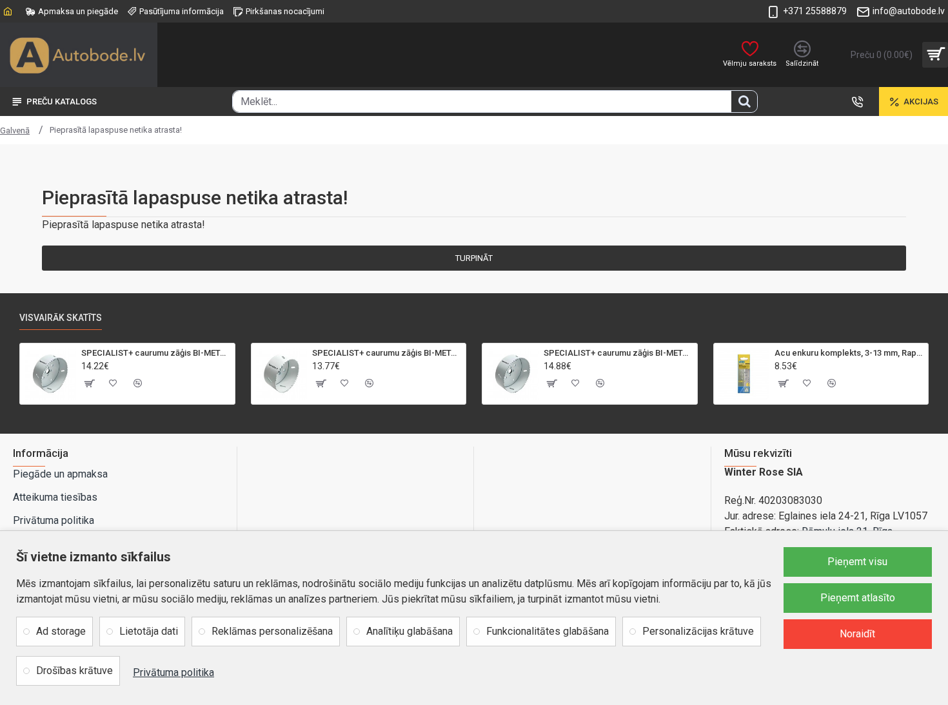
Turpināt (474, 258)
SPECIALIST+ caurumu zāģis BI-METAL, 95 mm (155, 353)
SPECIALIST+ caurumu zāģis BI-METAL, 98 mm (618, 353)
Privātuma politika (173, 672)
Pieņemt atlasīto (857, 598)
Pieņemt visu (857, 561)
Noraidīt (857, 634)
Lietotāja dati (148, 631)
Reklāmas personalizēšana (272, 631)
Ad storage (61, 631)
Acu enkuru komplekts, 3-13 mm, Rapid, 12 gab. (849, 353)
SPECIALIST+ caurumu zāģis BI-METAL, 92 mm (386, 353)
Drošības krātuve (74, 670)
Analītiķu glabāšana (409, 631)
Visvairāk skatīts (60, 318)
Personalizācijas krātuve (698, 631)
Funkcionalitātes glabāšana (547, 631)
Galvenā (15, 130)
